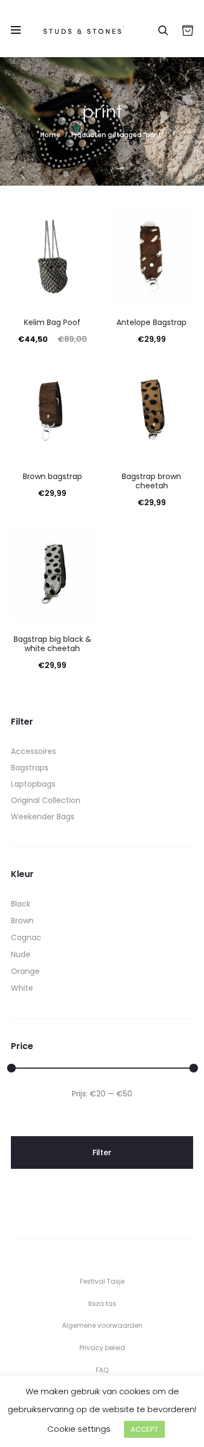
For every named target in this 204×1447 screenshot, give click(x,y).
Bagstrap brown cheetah (151, 481)
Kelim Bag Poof (52, 322)
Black (20, 903)
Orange (25, 971)
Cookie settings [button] (78, 1428)
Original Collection (46, 800)
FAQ (102, 1370)
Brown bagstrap (52, 476)
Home (50, 134)
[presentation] (17, 257)
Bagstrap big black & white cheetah (52, 644)
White (22, 988)
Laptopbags (33, 783)
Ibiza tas (102, 1303)
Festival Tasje (102, 1281)
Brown (22, 920)
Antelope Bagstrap (151, 322)
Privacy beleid (102, 1347)
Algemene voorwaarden (102, 1325)
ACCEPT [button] (144, 1429)
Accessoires (33, 751)
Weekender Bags (43, 816)
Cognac (26, 937)
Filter (102, 1152)
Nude (20, 954)
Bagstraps (29, 767)
